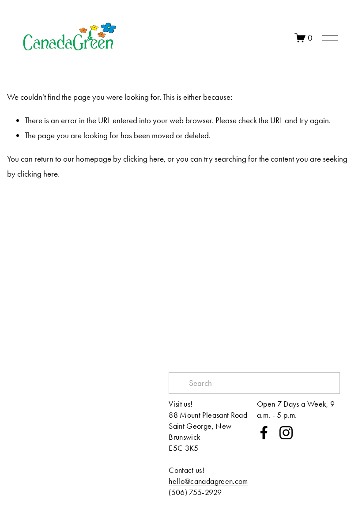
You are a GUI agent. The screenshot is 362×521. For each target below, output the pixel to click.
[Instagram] (286, 433)
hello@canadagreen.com (208, 481)
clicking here (143, 159)
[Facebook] (264, 433)
